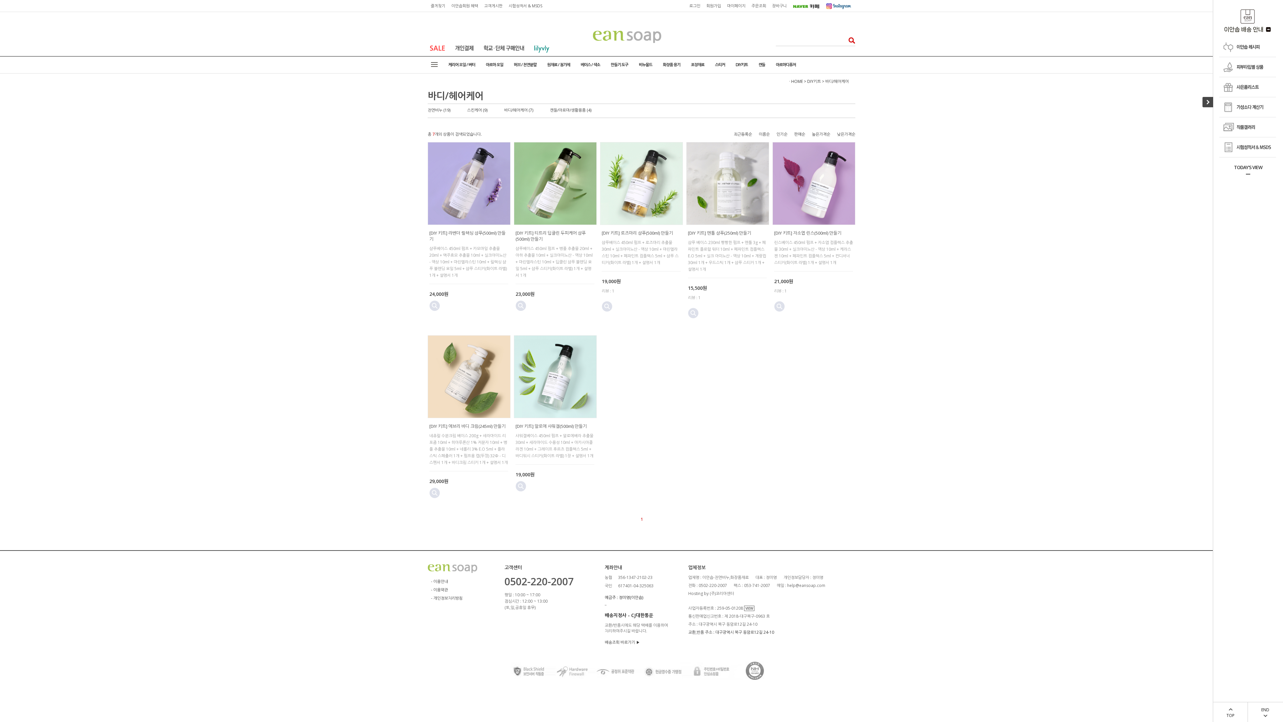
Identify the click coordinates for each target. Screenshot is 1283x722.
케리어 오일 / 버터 (461, 65)
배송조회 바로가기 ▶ (622, 642)
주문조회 (758, 6)
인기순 (782, 134)
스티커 (720, 65)
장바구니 (779, 6)
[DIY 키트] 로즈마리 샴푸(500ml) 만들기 (637, 233)
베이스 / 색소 (590, 65)
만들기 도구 (619, 65)
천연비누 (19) (439, 110)
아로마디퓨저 (786, 65)
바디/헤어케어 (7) (518, 110)
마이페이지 (736, 6)
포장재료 (697, 65)
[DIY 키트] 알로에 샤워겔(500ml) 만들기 (551, 426)
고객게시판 (493, 6)
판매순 (799, 134)
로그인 (694, 6)
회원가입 (713, 6)
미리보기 (434, 305)
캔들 (761, 65)
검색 (849, 40)
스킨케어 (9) (477, 110)
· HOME (796, 81)
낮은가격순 (846, 134)
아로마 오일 (494, 65)
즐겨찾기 (438, 6)
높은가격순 (821, 134)
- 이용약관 (439, 590)
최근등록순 (743, 134)
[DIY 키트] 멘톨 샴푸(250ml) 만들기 (719, 233)
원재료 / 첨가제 (558, 65)
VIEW (749, 608)
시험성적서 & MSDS (525, 6)
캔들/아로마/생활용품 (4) (570, 110)
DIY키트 (742, 65)
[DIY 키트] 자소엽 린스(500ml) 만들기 (807, 233)
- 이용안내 (439, 581)
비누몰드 (645, 65)
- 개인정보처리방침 (447, 598)
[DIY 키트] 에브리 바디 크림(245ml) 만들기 (467, 426)
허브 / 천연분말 (525, 65)
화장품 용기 (671, 65)
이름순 (764, 134)
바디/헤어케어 (837, 81)
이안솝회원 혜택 (464, 6)
